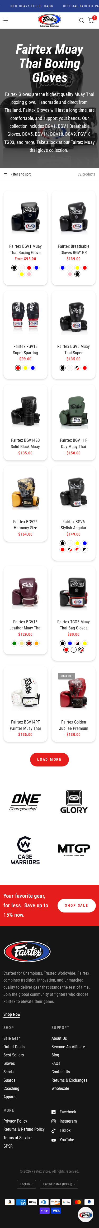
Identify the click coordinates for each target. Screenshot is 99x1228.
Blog (55, 1054)
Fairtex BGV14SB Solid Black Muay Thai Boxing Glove (25, 444)
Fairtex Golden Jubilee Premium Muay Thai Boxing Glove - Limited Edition (73, 725)
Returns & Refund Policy (24, 1129)
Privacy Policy (15, 1121)
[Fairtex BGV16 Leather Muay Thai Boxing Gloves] (25, 592)
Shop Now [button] (11, 1014)
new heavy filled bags (26, 6)
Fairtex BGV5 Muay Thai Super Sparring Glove (73, 350)
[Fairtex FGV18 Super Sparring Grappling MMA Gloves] (25, 316)
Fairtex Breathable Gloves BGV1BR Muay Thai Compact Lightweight (73, 250)
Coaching (11, 1088)
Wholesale (60, 1088)
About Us (59, 1038)
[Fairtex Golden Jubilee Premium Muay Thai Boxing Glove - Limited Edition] (73, 692)
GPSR (8, 1146)
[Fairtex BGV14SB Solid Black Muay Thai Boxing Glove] (25, 410)
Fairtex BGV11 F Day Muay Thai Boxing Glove (73, 444)
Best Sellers (13, 1054)
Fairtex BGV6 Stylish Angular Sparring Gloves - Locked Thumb (73, 525)
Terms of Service (17, 1137)
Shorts (8, 1071)
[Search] (81, 20)
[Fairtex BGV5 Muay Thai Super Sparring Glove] (73, 316)
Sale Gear (11, 1038)
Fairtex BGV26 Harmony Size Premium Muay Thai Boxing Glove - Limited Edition (25, 525)
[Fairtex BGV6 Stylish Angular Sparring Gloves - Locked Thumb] (73, 492)
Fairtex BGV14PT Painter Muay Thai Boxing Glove (25, 725)
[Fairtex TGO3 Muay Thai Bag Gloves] (73, 592)
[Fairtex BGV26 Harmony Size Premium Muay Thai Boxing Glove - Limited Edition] (25, 492)
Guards (9, 1080)
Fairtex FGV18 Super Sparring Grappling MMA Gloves (25, 350)
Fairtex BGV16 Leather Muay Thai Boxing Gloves (25, 625)
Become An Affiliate (68, 1046)
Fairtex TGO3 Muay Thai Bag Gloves (73, 625)
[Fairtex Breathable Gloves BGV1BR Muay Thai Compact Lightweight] (73, 216)
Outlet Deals (14, 1046)
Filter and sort (20, 174)
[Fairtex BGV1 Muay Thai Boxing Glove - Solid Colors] (25, 216)
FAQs (55, 1063)
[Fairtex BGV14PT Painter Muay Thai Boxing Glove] (25, 692)
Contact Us (60, 1071)
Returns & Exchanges (69, 1080)
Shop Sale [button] (76, 905)
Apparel (10, 1096)
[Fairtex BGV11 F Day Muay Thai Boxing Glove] (73, 410)
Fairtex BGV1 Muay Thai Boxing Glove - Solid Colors (25, 250)
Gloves (9, 1063)
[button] (85, 1214)
